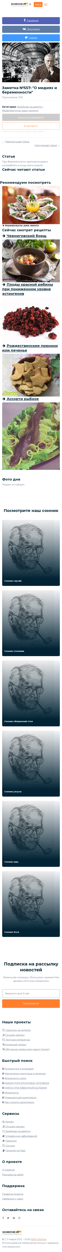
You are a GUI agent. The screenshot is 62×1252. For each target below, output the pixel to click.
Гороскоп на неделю (18, 1030)
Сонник (10, 1145)
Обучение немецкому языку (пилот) (27, 1049)
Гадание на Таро (15, 1150)
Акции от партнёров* (31, 117)
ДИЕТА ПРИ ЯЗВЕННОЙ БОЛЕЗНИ (26, 1088)
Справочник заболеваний (21, 1136)
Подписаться (31, 1003)
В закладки (31, 126)
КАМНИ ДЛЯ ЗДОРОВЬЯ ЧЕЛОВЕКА (27, 1083)
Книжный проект (15, 1044)
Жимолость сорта (15, 1078)
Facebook (32, 20)
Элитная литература (17, 1039)
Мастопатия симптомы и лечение (25, 1073)
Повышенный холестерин (20, 1097)
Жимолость (12, 1092)
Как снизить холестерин (19, 1102)
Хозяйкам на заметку (18, 1131)
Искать (9, 1121)
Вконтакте (33, 29)
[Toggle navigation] (46, 5)
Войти (38, 4)
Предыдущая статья (17, 141)
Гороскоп (11, 1141)
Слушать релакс (15, 1035)
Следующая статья (46, 145)
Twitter (32, 37)
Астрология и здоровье (19, 1068)
